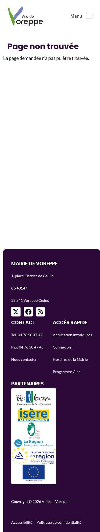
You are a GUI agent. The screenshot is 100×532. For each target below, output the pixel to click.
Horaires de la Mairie (70, 359)
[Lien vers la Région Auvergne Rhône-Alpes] (33, 443)
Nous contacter (24, 359)
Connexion (62, 347)
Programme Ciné (67, 372)
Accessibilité (21, 522)
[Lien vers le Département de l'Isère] (33, 414)
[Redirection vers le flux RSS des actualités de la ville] (40, 312)
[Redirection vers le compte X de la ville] (16, 312)
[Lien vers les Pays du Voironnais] (34, 399)
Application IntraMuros (72, 335)
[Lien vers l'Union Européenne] (33, 473)
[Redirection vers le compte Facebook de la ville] (28, 312)
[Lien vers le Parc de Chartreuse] (33, 430)
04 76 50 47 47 (30, 335)
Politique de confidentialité (59, 522)
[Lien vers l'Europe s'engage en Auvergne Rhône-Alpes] (33, 455)
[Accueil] (27, 15)
